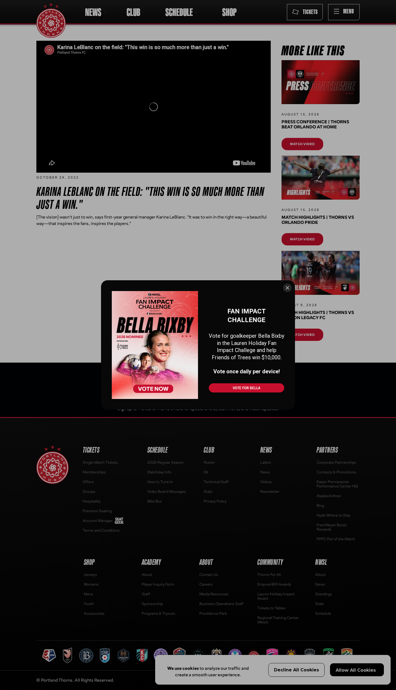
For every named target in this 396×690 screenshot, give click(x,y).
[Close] (287, 287)
